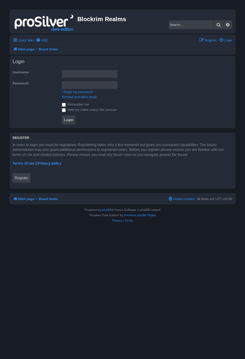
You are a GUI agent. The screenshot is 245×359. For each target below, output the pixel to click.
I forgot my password (77, 92)
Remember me (78, 104)
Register (21, 178)
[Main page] (44, 21)
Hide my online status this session (92, 110)
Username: (21, 72)
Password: (21, 83)
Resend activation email (79, 97)
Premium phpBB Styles (140, 215)
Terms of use (24, 163)
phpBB (106, 209)
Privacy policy (49, 163)
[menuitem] (42, 40)
